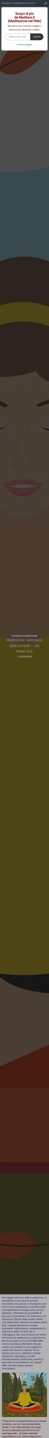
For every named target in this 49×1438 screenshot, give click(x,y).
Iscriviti (36, 36)
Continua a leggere (24, 45)
